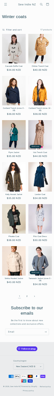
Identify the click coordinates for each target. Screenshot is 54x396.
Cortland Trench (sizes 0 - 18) (14, 109)
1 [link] (19, 296)
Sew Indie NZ (15, 386)
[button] (5, 4)
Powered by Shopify (29, 386)
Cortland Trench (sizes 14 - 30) (40, 109)
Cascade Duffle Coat (14, 66)
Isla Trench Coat (40, 152)
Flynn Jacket (14, 152)
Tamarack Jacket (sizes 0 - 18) (40, 279)
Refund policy (45, 386)
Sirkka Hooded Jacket (14, 278)
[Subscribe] (46, 332)
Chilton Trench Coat (40, 66)
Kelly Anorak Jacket (14, 194)
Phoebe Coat (14, 236)
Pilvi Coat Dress (40, 236)
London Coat (40, 194)
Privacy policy (28, 391)
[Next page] (34, 296)
